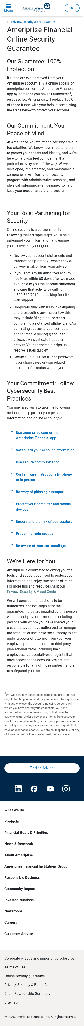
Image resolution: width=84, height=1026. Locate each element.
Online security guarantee (24, 976)
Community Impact (19, 889)
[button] (42, 435)
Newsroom (13, 911)
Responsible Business (22, 877)
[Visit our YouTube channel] (50, 789)
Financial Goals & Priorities (26, 832)
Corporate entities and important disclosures (39, 958)
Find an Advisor (42, 768)
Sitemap (11, 1002)
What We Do (14, 810)
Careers (10, 922)
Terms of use (14, 967)
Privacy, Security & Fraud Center (33, 22)
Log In (72, 7)
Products (11, 821)
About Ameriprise (18, 855)
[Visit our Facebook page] (34, 789)
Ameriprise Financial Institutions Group (35, 866)
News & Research (18, 844)
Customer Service (18, 934)
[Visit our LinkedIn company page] (18, 789)
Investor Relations (19, 900)
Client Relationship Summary (27, 993)
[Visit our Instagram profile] (66, 789)
